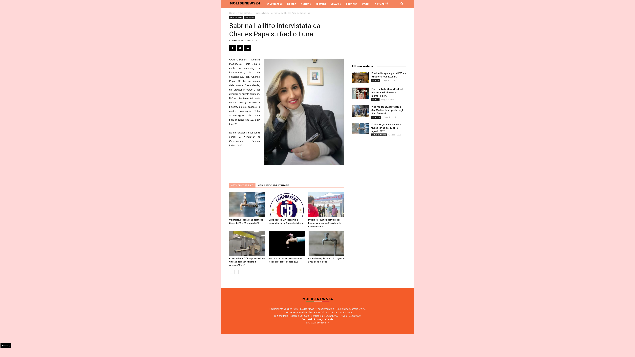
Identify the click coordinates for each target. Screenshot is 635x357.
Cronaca (351, 3)
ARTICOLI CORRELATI (242, 185)
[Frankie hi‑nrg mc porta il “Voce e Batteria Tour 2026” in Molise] (360, 77)
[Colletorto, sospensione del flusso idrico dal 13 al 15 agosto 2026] (247, 204)
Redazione (237, 40)
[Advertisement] (286, 172)
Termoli (321, 3)
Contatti (307, 319)
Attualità (381, 3)
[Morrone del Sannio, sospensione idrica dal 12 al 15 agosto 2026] (287, 243)
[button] (402, 4)
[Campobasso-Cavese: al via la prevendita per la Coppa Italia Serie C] (287, 204)
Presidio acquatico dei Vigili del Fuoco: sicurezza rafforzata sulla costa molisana (324, 223)
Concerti (375, 80)
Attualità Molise (245, 13)
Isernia (291, 3)
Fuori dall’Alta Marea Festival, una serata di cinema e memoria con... (387, 92)
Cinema (375, 99)
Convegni (376, 117)
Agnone (306, 3)
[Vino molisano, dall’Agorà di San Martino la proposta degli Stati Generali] (360, 111)
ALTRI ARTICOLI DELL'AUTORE (273, 185)
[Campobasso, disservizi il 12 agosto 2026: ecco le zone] (326, 243)
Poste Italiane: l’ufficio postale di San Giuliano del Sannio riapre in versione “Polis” (247, 261)
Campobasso (274, 3)
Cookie (329, 319)
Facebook (320, 322)
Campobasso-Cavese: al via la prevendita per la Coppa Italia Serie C (286, 223)
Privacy (318, 319)
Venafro (336, 3)
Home (232, 13)
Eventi (366, 3)
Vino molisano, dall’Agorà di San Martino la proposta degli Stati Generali (387, 110)
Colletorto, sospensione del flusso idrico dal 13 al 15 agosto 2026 (386, 127)
